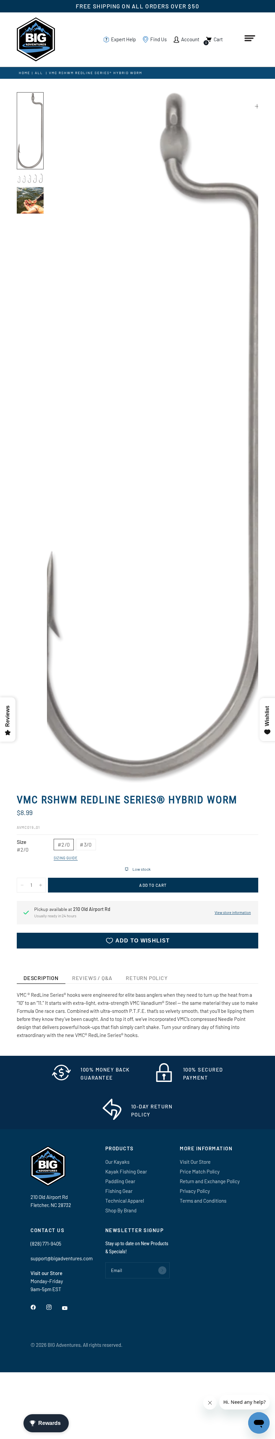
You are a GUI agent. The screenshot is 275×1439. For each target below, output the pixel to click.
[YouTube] (69, 1308)
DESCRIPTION (41, 978)
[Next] (241, 438)
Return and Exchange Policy (210, 1181)
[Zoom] (257, 106)
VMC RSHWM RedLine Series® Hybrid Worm (95, 73)
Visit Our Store (195, 1162)
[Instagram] (53, 1307)
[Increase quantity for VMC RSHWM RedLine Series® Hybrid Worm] (41, 885)
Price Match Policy (200, 1171)
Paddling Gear (120, 1181)
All (39, 73)
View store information (233, 912)
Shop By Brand (120, 1210)
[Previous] (64, 438)
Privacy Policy (195, 1191)
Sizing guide (66, 858)
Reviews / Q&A (92, 978)
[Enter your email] (162, 1270)
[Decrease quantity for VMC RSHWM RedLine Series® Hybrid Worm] (22, 885)
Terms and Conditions (203, 1201)
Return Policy (146, 978)
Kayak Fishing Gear (126, 1171)
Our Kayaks (117, 1162)
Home (24, 73)
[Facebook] (38, 1307)
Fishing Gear (118, 1191)
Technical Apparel (124, 1201)
